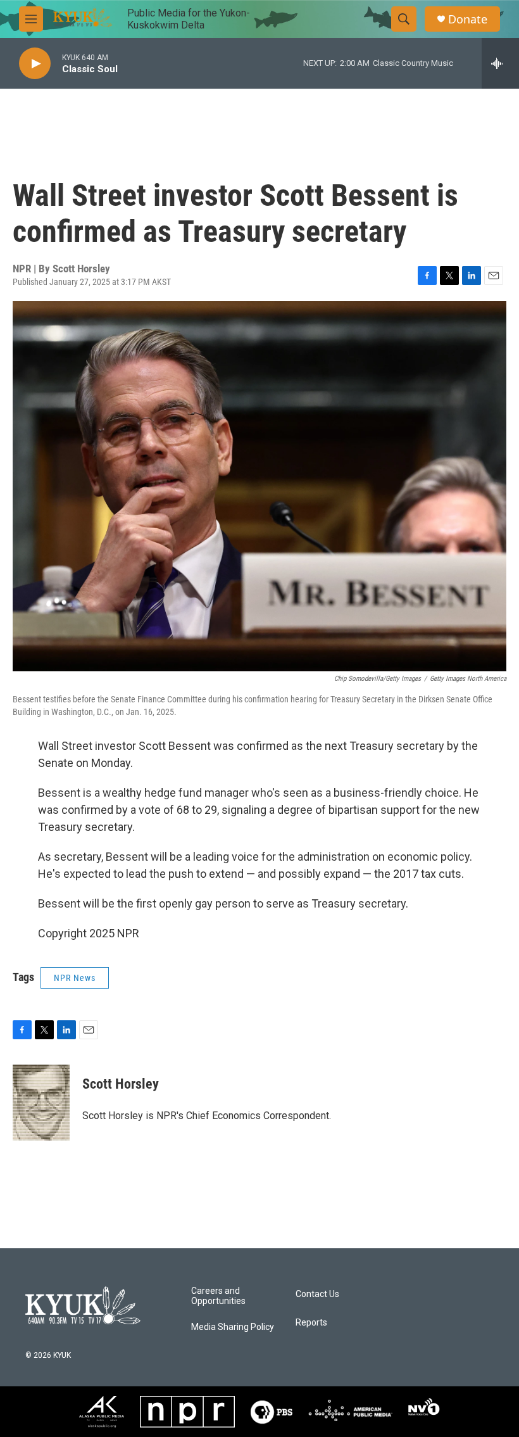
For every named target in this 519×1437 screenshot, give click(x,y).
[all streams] (500, 63)
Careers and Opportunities (218, 1296)
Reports (311, 1322)
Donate (467, 19)
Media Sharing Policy (232, 1327)
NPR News (75, 978)
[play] (35, 63)
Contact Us (317, 1294)
